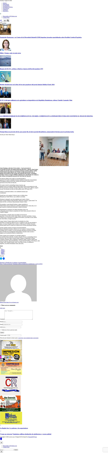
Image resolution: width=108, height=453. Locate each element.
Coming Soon (6, 17)
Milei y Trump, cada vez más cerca (10, 53)
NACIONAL (6, 8)
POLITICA (5, 11)
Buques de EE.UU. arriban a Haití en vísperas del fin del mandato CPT (21, 69)
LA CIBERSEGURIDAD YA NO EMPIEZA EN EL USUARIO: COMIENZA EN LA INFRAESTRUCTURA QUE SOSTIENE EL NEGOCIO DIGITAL (46, 116)
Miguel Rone (3, 302)
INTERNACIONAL (8, 7)
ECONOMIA (6, 5)
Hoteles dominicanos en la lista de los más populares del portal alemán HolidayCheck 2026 (27, 84)
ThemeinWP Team (32, 437)
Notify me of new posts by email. (9, 330)
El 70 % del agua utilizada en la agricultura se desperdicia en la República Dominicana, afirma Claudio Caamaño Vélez (36, 100)
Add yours (2, 308)
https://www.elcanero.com (12, 302)
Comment (2, 319)
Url (1, 327)
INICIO (5, 3)
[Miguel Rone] (18, 301)
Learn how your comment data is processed (28, 338)
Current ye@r (3, 335)
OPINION (5, 9)
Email (1, 324)
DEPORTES (6, 4)
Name (1, 321)
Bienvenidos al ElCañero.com (10, 16)
